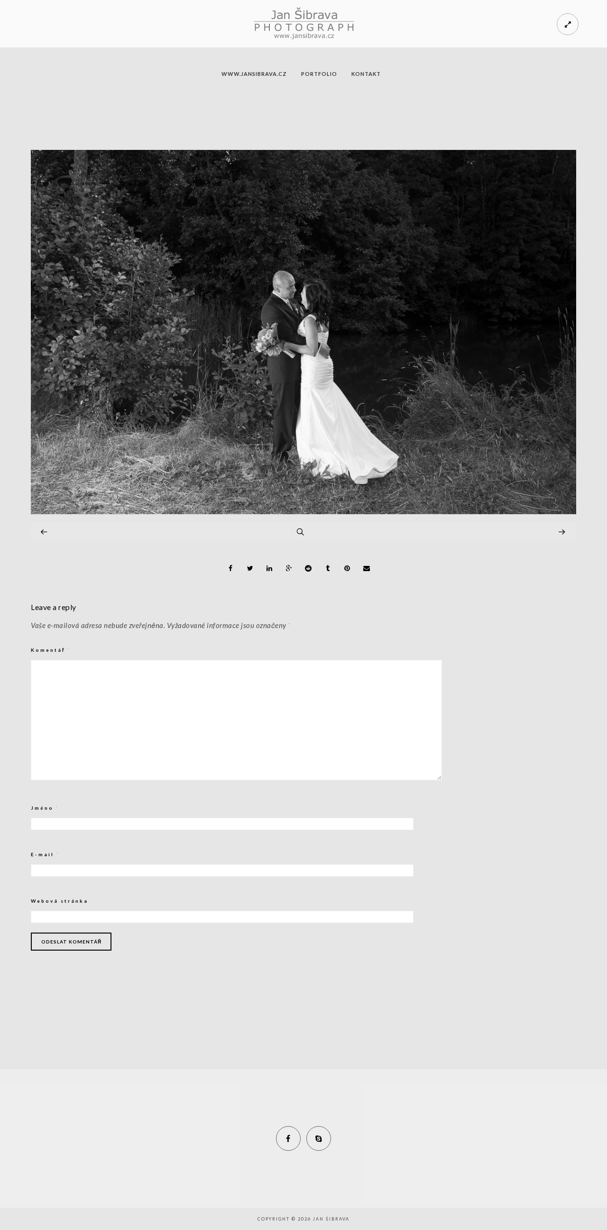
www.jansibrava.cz (254, 74)
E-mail (45, 854)
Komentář (51, 650)
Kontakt (366, 74)
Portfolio (319, 74)
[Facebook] (288, 1138)
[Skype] (319, 1138)
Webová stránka (59, 901)
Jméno (45, 808)
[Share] (230, 568)
